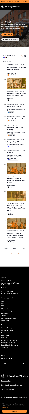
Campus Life (6, 34)
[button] (12, 58)
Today (14, 248)
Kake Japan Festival (14, 107)
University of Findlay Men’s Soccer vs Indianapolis (16, 94)
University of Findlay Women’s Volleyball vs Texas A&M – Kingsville (15, 235)
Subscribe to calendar (14, 254)
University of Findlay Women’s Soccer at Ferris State (16, 208)
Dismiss (14, 411)
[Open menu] (27, 6)
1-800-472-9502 (7, 291)
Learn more (5, 407)
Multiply (10, 153)
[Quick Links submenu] (27, 1)
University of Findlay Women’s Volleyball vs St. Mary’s (16, 180)
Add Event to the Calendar (10, 39)
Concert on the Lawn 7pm (16, 119)
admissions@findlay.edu (9, 293)
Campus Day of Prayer (15, 142)
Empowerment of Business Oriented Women (16, 68)
